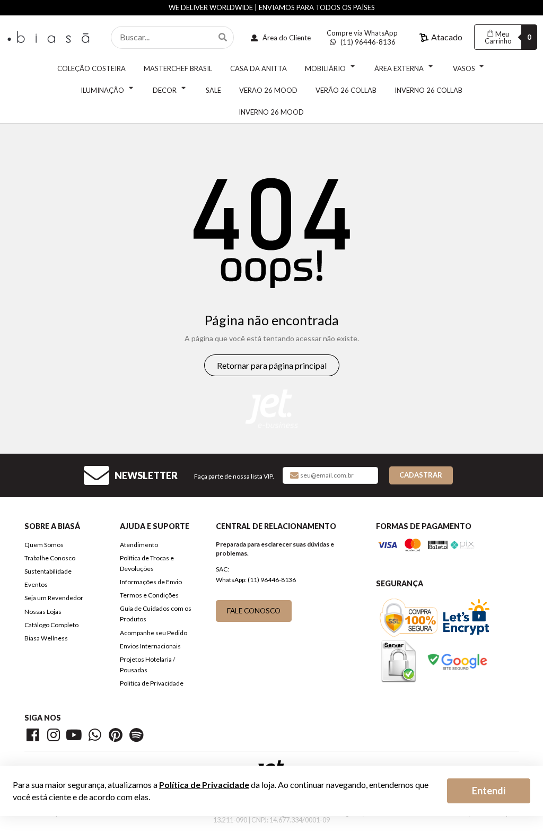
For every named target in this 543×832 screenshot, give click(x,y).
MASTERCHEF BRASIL (178, 68)
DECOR (165, 90)
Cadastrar (420, 475)
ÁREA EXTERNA (399, 68)
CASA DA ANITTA (258, 68)
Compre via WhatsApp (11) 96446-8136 (362, 38)
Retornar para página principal (272, 365)
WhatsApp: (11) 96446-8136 (256, 580)
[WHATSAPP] (96, 737)
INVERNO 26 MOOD (271, 112)
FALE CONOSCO (254, 610)
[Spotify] (137, 737)
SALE (213, 90)
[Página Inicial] (50, 36)
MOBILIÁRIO (325, 68)
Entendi (488, 790)
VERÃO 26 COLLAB (346, 90)
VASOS (464, 68)
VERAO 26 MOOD (268, 90)
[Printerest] (117, 737)
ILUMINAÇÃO (102, 90)
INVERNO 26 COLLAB (428, 90)
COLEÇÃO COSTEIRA (91, 68)
